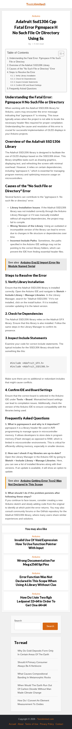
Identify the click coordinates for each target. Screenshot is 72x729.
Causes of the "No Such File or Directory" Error (32, 69)
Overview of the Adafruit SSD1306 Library (29, 65)
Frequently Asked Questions (23, 88)
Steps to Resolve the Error (22, 72)
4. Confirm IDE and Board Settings (28, 85)
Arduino (36, 16)
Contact (59, 724)
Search (18, 620)
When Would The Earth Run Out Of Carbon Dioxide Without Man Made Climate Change (35, 689)
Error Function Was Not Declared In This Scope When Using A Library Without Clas (36, 581)
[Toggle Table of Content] (59, 53)
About (20, 724)
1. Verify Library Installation (24, 76)
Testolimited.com (45, 719)
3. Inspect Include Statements (26, 82)
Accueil (12, 724)
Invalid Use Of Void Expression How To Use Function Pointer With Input (36, 544)
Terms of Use (31, 724)
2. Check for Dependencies (25, 79)
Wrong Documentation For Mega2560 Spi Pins (36, 562)
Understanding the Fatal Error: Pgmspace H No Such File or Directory (35, 60)
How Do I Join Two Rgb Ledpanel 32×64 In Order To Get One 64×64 (36, 601)
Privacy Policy (47, 724)
